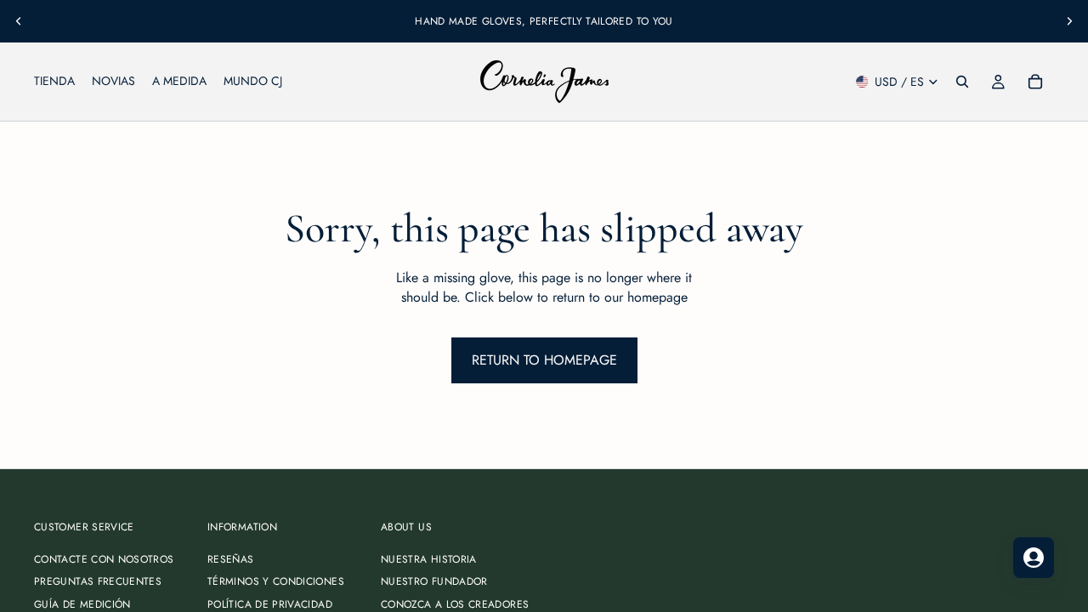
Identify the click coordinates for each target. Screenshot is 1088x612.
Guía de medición (82, 604)
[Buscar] (962, 81)
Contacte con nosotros (104, 559)
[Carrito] (1035, 81)
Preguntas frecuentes (98, 582)
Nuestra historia (429, 559)
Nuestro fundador (434, 582)
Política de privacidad (269, 604)
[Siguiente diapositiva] (1069, 21)
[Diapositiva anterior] (18, 21)
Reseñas (230, 559)
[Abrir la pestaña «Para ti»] (1033, 557)
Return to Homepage (544, 360)
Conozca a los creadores (455, 604)
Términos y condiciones (275, 582)
